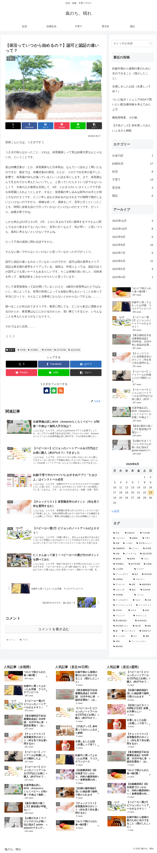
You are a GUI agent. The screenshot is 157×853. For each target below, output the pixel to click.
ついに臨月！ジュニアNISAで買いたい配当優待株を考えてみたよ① (132, 104)
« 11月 (115, 510)
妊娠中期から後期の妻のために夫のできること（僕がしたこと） (131, 73)
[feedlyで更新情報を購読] (54, 390)
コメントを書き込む (53, 629)
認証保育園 (75, 350)
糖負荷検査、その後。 (126, 117)
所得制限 (48, 350)
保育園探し (35, 350)
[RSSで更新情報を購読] (61, 390)
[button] (94, 125)
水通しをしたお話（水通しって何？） (131, 89)
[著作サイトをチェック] (47, 390)
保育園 (22, 350)
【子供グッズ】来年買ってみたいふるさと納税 (131, 128)
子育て (11, 350)
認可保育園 (61, 350)
